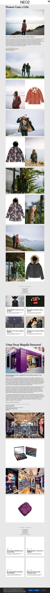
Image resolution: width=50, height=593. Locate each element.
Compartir (25, 289)
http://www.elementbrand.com (12, 48)
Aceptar (31, 590)
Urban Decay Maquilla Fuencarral (23, 344)
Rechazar (36, 590)
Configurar (43, 590)
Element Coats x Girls (17, 7)
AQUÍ (24, 592)
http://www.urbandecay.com (12, 408)
